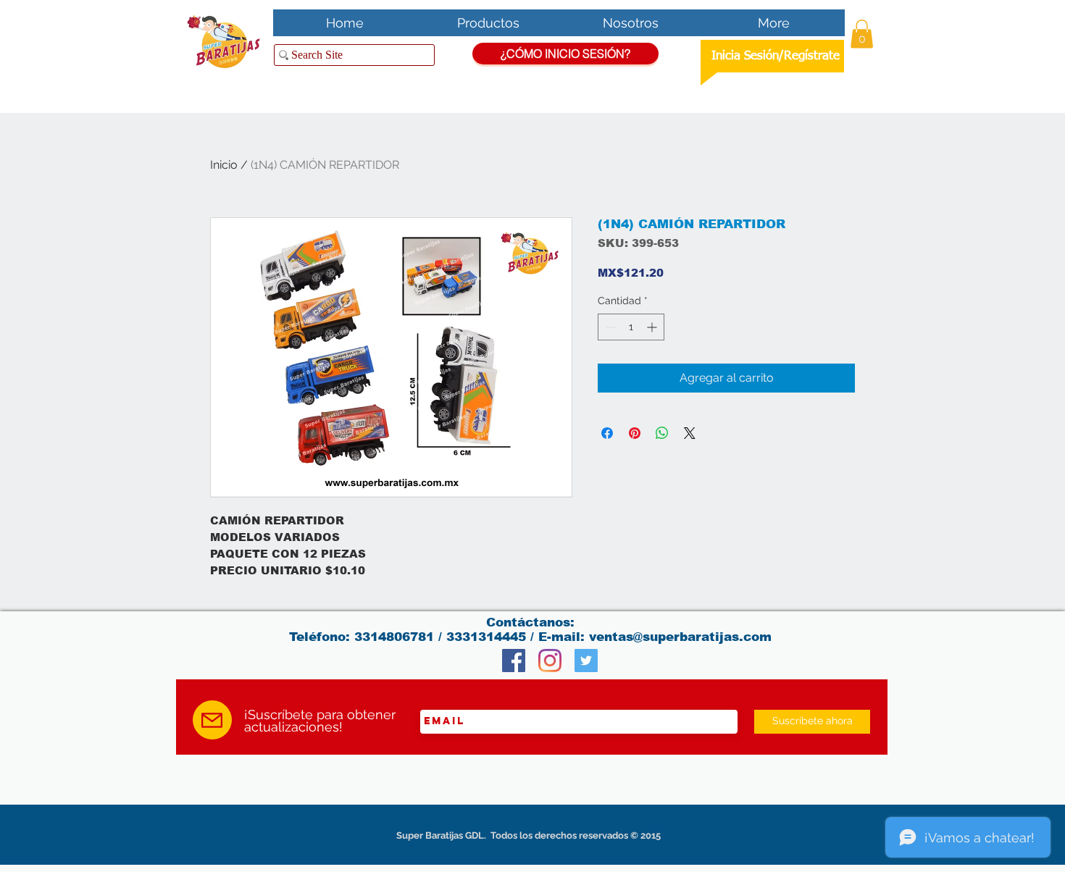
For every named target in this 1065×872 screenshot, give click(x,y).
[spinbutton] (631, 327)
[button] (862, 34)
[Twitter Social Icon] (586, 660)
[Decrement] (609, 327)
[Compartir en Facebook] (607, 433)
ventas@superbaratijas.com (680, 637)
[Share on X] (689, 433)
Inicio (224, 165)
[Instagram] (549, 660)
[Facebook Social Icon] (513, 660)
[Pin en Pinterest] (634, 433)
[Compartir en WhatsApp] (662, 433)
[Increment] (653, 327)
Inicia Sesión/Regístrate (775, 56)
